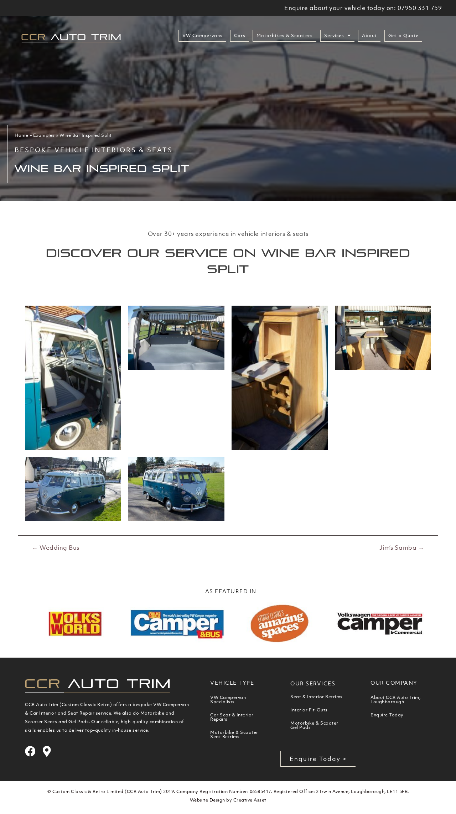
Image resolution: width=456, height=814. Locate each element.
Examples (44, 135)
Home (21, 135)
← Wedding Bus (55, 547)
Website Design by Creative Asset (228, 800)
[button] (318, 759)
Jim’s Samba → (401, 547)
